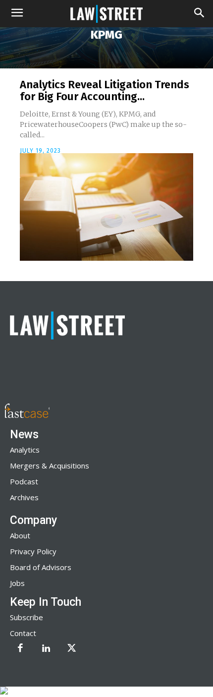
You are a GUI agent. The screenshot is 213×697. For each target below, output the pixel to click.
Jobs (17, 583)
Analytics (25, 450)
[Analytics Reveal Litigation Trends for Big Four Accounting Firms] (106, 207)
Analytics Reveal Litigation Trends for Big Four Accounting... (104, 90)
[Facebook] (20, 649)
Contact (23, 633)
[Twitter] (71, 649)
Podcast (24, 481)
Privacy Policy (33, 551)
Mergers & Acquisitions (49, 465)
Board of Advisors (40, 567)
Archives (24, 497)
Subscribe (26, 617)
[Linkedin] (46, 649)
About (20, 535)
